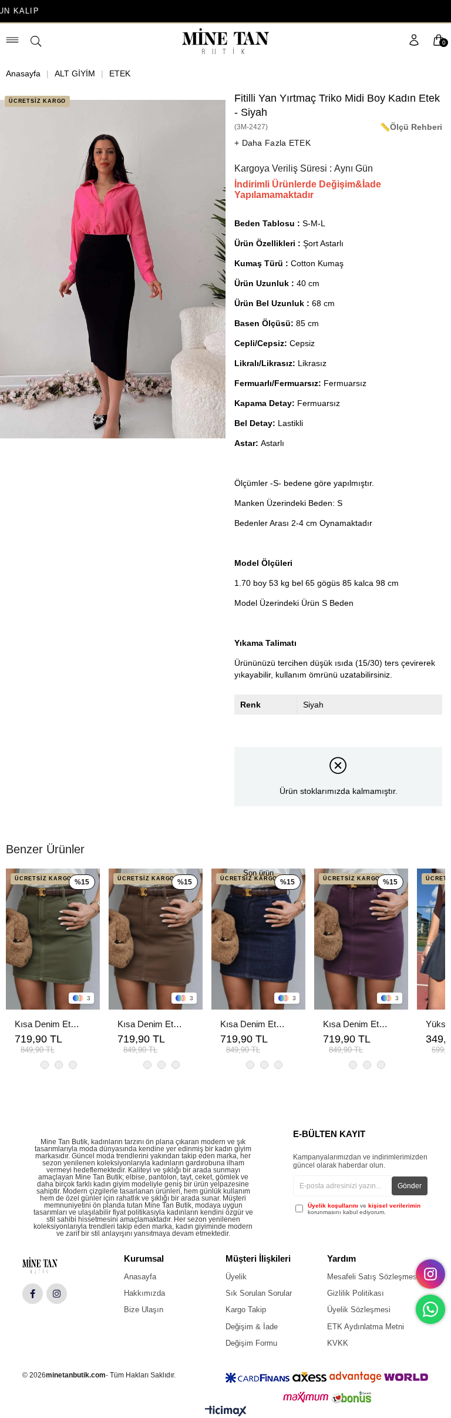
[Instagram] (56, 1293)
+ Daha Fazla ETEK (272, 143)
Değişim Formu (251, 1343)
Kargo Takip (246, 1309)
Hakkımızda (144, 1293)
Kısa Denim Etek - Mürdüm (355, 1024)
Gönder (410, 1186)
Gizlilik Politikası (355, 1293)
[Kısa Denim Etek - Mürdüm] (361, 939)
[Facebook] (32, 1293)
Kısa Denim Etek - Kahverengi (149, 1024)
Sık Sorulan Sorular (259, 1293)
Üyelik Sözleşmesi (359, 1309)
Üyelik (236, 1276)
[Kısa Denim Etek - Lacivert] (258, 939)
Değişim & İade (252, 1326)
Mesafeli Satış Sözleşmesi (373, 1276)
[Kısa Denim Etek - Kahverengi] (156, 939)
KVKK (337, 1343)
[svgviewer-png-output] (49, 1265)
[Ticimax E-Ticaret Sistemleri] (226, 1413)
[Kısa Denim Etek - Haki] (53, 939)
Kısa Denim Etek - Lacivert (252, 1024)
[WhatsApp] (430, 1309)
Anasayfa (140, 1276)
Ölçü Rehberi (416, 127)
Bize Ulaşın (143, 1309)
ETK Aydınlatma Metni (365, 1326)
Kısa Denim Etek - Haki (47, 1024)
